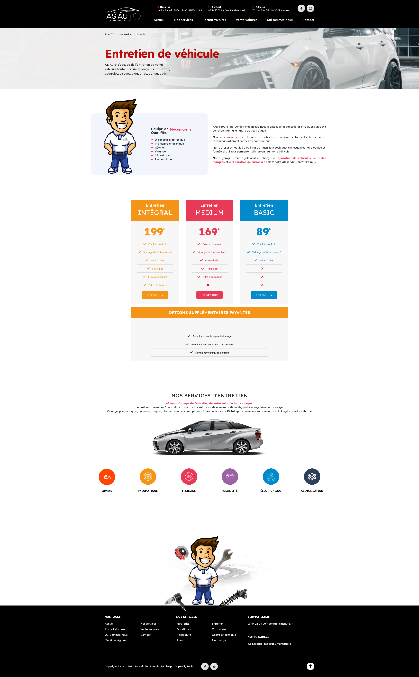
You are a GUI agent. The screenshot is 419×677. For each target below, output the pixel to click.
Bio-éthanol (183, 629)
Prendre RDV (155, 295)
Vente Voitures (246, 20)
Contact (308, 20)
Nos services (183, 20)
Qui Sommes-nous (116, 634)
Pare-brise (183, 623)
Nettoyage (219, 640)
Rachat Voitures (214, 20)
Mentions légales (115, 640)
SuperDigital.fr (184, 666)
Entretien (217, 623)
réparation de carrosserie (250, 162)
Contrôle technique (224, 634)
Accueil (159, 20)
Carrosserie (219, 629)
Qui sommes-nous (280, 20)
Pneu (179, 640)
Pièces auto (183, 634)
